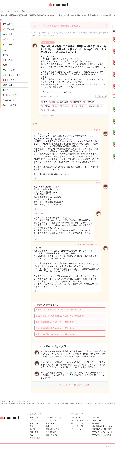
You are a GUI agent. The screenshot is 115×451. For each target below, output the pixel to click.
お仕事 (6, 54)
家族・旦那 (8, 85)
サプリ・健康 (9, 70)
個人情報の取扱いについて (102, 426)
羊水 (56, 106)
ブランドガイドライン (79, 420)
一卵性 (52, 110)
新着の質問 (8, 24)
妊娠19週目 (63, 102)
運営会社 (95, 417)
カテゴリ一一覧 (77, 426)
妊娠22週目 (77, 102)
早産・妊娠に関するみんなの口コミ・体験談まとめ (55, 328)
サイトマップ (76, 429)
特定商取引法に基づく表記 (102, 429)
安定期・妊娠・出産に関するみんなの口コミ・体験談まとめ (58, 310)
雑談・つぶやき (10, 105)
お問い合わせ (97, 420)
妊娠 (75, 106)
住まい (6, 49)
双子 (45, 102)
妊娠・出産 (8, 34)
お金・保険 (8, 44)
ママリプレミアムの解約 (101, 435)
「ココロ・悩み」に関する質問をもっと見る (70, 384)
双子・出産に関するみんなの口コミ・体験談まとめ (55, 334)
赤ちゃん (66, 106)
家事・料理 (8, 60)
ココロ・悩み (9, 80)
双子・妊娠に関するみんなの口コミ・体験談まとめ (55, 322)
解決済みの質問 (10, 29)
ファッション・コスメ (12, 75)
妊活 (5, 65)
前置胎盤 (47, 106)
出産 (93, 106)
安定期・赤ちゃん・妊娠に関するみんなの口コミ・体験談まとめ (60, 316)
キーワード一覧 (77, 423)
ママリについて (77, 417)
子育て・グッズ (10, 39)
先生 (101, 106)
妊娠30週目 (90, 102)
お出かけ (7, 90)
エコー (84, 106)
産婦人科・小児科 (11, 95)
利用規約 (95, 423)
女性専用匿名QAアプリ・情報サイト (58, 6)
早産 (53, 102)
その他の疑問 (9, 100)
